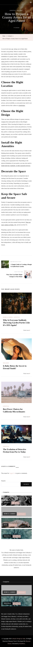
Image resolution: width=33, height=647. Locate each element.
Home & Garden (8, 317)
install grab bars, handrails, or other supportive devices (15, 165)
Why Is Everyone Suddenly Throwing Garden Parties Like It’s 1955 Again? (16, 322)
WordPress (22, 643)
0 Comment (16, 28)
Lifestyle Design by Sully (18, 638)
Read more (26, 330)
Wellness (20, 10)
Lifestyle (13, 10)
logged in (12, 473)
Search (3, 481)
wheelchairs (22, 105)
